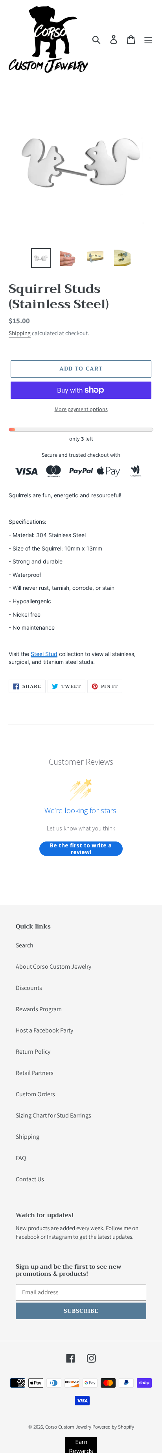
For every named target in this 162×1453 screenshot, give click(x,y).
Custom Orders (35, 1094)
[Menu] (148, 39)
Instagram (59, 1236)
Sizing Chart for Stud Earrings (53, 1115)
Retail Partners (34, 1073)
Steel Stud (44, 654)
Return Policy (33, 1051)
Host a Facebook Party (44, 1030)
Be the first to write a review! (81, 848)
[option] (41, 258)
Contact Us (30, 1179)
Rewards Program (39, 1009)
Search (24, 945)
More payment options (81, 409)
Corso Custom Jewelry (68, 1426)
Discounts (29, 988)
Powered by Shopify (113, 1426)
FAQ (21, 1158)
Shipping (20, 333)
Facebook (27, 1236)
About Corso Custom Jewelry (53, 966)
